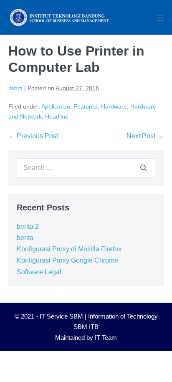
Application (55, 106)
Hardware (114, 106)
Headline (56, 116)
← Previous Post (33, 135)
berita (25, 237)
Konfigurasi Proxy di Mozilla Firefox (69, 249)
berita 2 (28, 226)
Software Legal (39, 272)
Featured (85, 106)
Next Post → (145, 135)
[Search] (143, 167)
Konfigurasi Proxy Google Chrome (67, 260)
